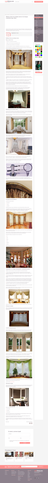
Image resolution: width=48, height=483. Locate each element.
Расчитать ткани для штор (38, 1)
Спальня (29, 472)
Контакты (6, 474)
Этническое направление (21, 474)
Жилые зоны (29, 470)
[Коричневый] (38, 53)
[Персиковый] (36, 48)
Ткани (36, 39)
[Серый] (38, 46)
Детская (29, 477)
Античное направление (21, 471)
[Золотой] (36, 51)
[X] (30, 423)
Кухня (28, 471)
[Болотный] (39, 57)
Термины (29, 480)
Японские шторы (13, 473)
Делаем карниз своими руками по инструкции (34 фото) (28, 458)
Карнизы (36, 30)
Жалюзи (37, 27)
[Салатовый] (36, 57)
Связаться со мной (38, 72)
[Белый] (39, 51)
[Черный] (41, 51)
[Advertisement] (24, 8)
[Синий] (41, 55)
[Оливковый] (41, 46)
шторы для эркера (12, 381)
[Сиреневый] (39, 55)
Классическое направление (21, 472)
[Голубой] (38, 51)
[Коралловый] (39, 53)
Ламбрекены (36, 31)
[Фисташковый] (41, 57)
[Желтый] (38, 48)
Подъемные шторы (37, 16)
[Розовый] (38, 57)
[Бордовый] (41, 50)
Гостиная (29, 473)
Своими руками (38, 34)
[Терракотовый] (41, 48)
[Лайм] (41, 53)
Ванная (28, 474)
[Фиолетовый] (36, 55)
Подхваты (36, 33)
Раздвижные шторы (37, 17)
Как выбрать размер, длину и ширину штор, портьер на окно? (19, 458)
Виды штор (37, 15)
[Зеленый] (36, 46)
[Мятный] (36, 50)
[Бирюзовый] (39, 46)
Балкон (28, 475)
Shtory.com (9, 1)
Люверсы (36, 32)
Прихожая (29, 476)
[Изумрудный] (39, 50)
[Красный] (38, 50)
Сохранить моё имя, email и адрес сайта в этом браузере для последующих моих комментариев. (19, 441)
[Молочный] (36, 53)
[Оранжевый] (39, 48)
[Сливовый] (38, 55)
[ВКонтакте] (31, 423)
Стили (18, 470)
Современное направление (21, 473)
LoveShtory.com (7, 470)
